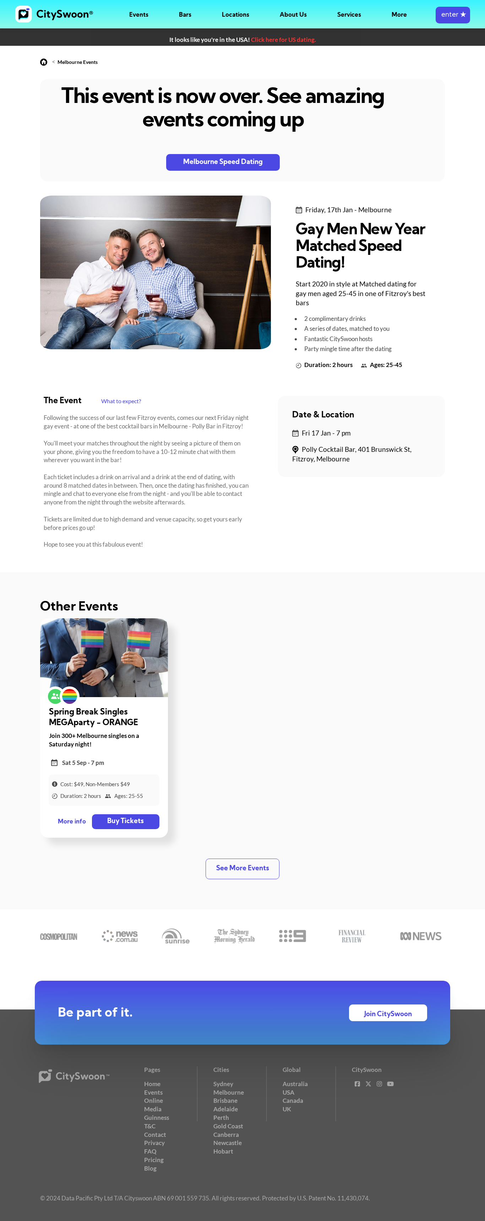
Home (152, 1084)
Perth (221, 1117)
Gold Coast (228, 1126)
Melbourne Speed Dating (223, 162)
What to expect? (121, 401)
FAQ (150, 1151)
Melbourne (228, 1092)
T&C (150, 1126)
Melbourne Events (78, 62)
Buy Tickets (125, 821)
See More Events (242, 868)
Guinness (156, 1117)
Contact (155, 1134)
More (399, 15)
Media (153, 1109)
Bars (185, 15)
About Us (293, 15)
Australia (295, 1084)
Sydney (223, 1084)
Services (349, 15)
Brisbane (225, 1100)
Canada (293, 1100)
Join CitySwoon (388, 1014)
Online (153, 1100)
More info (72, 822)
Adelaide (225, 1109)
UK (287, 1109)
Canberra (226, 1134)
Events (138, 15)
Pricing (154, 1159)
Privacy (154, 1142)
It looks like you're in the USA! (242, 39)
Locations (235, 15)
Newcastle (227, 1142)
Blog (150, 1168)
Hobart (223, 1151)
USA (288, 1092)
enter (453, 15)
